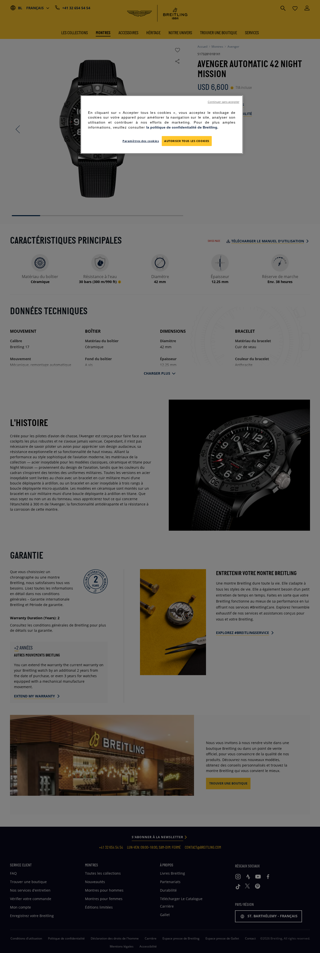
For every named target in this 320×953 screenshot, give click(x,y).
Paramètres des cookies (140, 141)
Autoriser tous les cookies (186, 141)
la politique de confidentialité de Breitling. (182, 127)
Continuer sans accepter (223, 102)
